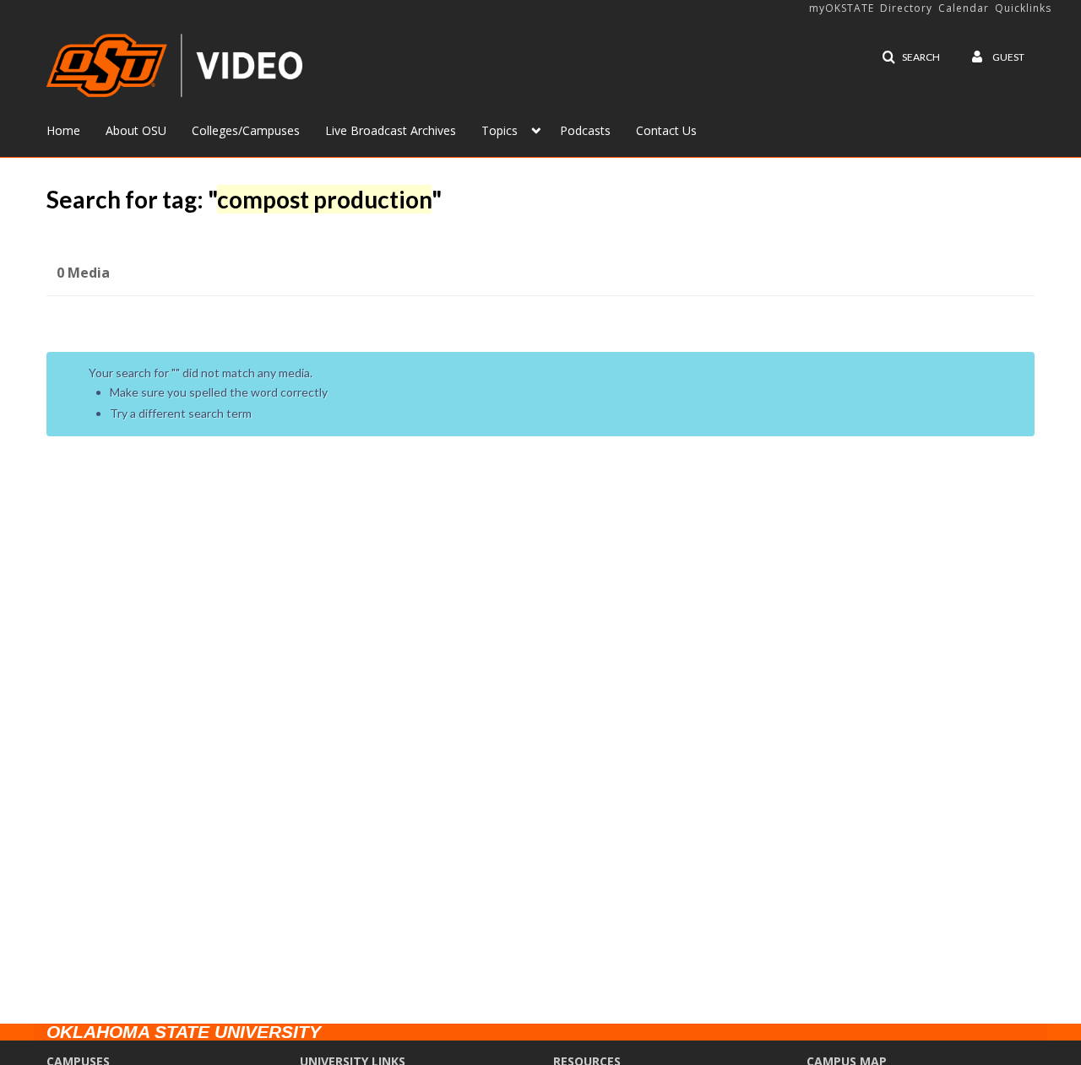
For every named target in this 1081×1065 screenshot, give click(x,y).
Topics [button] (499, 130)
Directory (906, 8)
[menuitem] (76, 129)
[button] (911, 57)
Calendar (963, 8)
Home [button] (63, 130)
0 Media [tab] (83, 272)
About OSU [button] (136, 130)
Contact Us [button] (666, 130)
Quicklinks (1023, 8)
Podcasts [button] (585, 130)
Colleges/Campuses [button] (246, 130)
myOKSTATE (841, 8)
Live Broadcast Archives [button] (390, 130)
